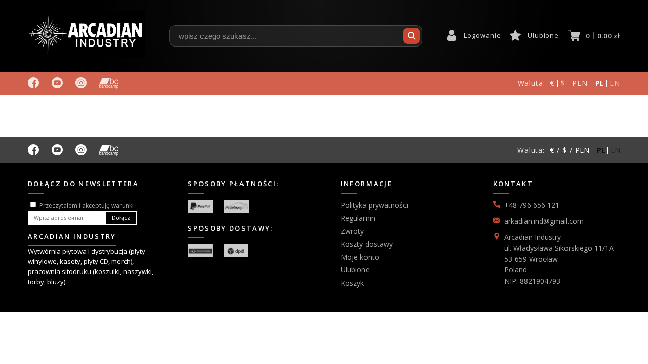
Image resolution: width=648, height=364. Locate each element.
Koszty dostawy (367, 244)
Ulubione (543, 35)
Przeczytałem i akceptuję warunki (86, 205)
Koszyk (352, 283)
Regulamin (358, 218)
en (615, 83)
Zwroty (352, 231)
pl (600, 83)
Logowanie (482, 35)
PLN (580, 83)
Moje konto (360, 257)
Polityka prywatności (374, 205)
